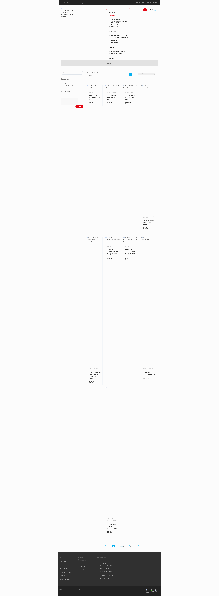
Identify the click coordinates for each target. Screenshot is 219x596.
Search (81, 2)
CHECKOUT (149, 2)
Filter (79, 106)
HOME (61, 557)
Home (63, 62)
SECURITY (62, 575)
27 (95, 75)
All (97, 75)
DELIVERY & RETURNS (65, 565)
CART (143, 2)
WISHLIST (155, 2)
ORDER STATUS (63, 568)
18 (93, 75)
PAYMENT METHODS (64, 579)
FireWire (70, 62)
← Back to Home (153, 62)
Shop (66, 62)
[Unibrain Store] (68, 12)
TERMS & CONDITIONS (65, 572)
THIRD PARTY (83, 566)
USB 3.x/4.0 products (68, 85)
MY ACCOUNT (137, 2)
